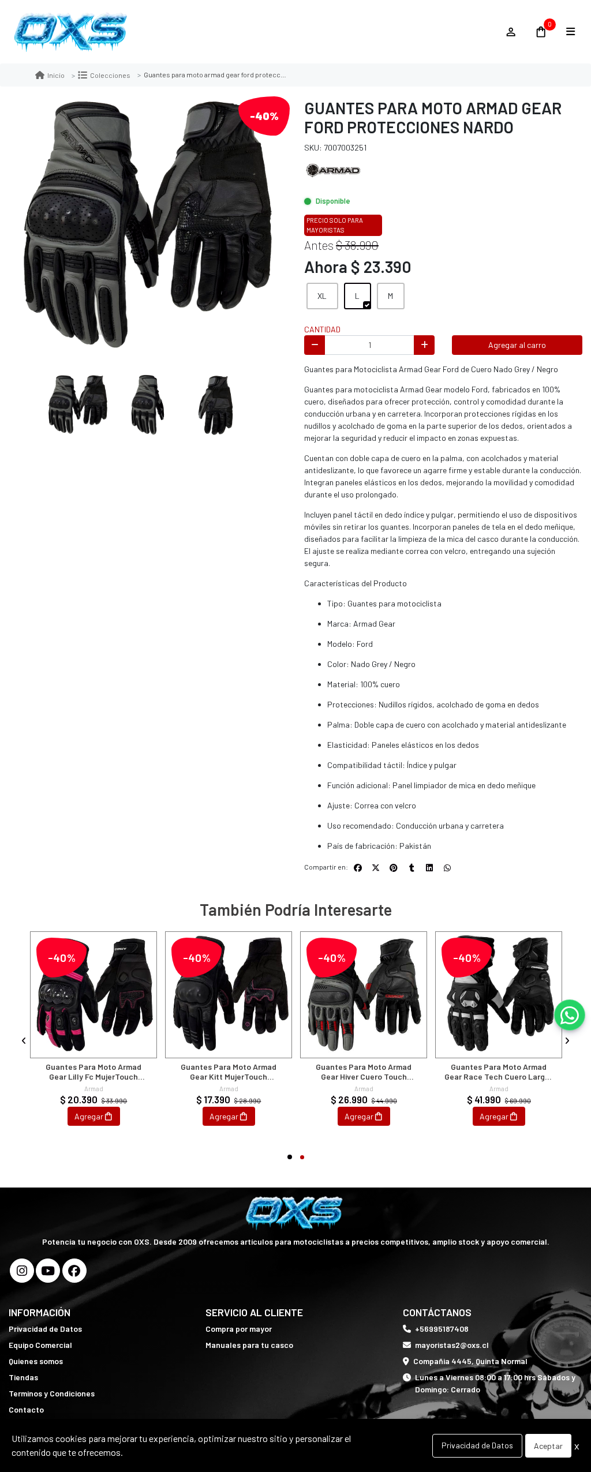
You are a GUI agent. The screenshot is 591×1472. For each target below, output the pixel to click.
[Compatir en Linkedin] (429, 868)
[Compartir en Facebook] (358, 868)
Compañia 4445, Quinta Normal (470, 1361)
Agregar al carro (517, 345)
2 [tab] (302, 1157)
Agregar (88, 1116)
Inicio (56, 75)
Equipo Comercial (40, 1345)
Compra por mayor (238, 1329)
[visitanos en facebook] (74, 1270)
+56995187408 (442, 1329)
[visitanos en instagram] (22, 1270)
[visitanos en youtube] (48, 1270)
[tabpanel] (93, 1040)
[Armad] (333, 169)
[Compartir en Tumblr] (411, 868)
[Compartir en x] (376, 868)
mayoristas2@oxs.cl (452, 1345)
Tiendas (23, 1377)
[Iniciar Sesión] (510, 32)
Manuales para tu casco (249, 1345)
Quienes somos (36, 1361)
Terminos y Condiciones (52, 1393)
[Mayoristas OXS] (251, 32)
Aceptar (548, 1446)
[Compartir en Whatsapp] (447, 868)
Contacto (26, 1409)
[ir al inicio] (295, 1213)
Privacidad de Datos (45, 1329)
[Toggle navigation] (570, 32)
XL (322, 296)
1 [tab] (289, 1157)
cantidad (322, 329)
